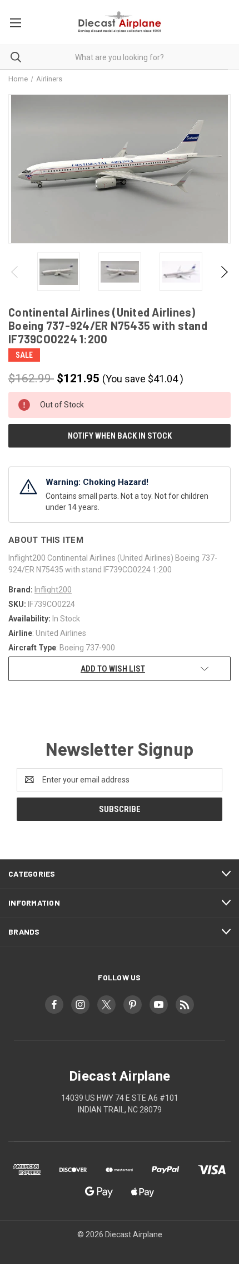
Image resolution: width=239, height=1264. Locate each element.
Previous (15, 272)
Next (223, 272)
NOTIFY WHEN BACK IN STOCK (120, 436)
